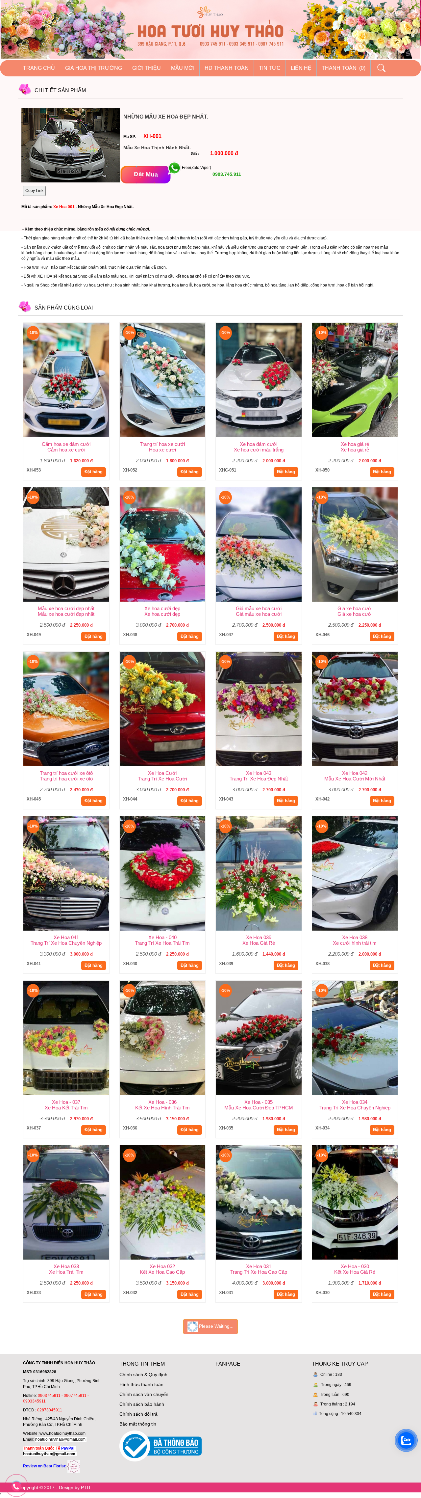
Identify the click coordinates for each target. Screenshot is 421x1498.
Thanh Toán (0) (343, 68)
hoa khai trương (155, 285)
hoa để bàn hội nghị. (355, 285)
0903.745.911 (226, 174)
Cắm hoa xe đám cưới (66, 444)
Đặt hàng (94, 471)
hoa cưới (202, 285)
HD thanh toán (227, 68)
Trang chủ (39, 68)
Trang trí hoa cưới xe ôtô (66, 773)
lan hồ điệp (298, 285)
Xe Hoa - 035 (258, 1102)
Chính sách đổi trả (138, 1414)
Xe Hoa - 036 (162, 1102)
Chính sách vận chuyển (143, 1394)
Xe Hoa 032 (162, 1266)
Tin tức (270, 68)
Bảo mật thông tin (137, 1424)
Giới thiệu (146, 68)
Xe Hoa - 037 (66, 1102)
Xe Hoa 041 (66, 937)
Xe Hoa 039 (258, 937)
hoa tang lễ (182, 285)
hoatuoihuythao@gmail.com (60, 1439)
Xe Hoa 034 (354, 1102)
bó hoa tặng (275, 285)
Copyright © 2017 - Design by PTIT (54, 1487)
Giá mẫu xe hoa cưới (259, 608)
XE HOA (44, 276)
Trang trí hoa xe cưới (162, 444)
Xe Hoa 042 (354, 773)
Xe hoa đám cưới (258, 444)
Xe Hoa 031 (258, 1266)
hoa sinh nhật (127, 285)
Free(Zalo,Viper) (196, 168)
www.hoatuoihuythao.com (62, 1433)
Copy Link (34, 190)
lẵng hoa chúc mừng (244, 285)
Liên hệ (301, 68)
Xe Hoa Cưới (162, 773)
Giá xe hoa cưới (354, 608)
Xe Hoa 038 (354, 937)
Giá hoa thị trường (93, 68)
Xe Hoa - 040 (162, 937)
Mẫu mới (182, 68)
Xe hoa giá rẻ (355, 444)
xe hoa (218, 285)
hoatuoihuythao (68, 253)
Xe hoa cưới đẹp (162, 608)
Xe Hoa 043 (258, 773)
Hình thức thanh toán (141, 1384)
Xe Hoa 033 (66, 1266)
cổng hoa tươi (322, 285)
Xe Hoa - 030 (355, 1266)
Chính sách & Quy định (143, 1374)
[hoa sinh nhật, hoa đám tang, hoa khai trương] (73, 1466)
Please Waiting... (216, 1326)
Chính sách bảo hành (141, 1404)
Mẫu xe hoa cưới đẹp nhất (66, 608)
